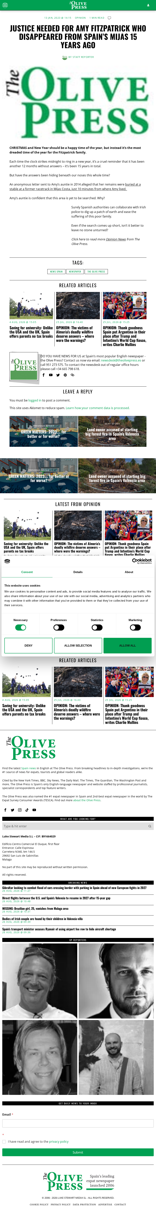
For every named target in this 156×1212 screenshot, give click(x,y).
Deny (29, 645)
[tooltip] (44, 375)
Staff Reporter (83, 57)
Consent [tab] (27, 572)
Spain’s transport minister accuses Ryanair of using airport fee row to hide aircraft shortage (59, 929)
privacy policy (58, 1141)
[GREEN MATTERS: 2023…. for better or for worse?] (44, 431)
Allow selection (78, 645)
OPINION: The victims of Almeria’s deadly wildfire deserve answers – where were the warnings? (75, 333)
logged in (34, 400)
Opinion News (116, 239)
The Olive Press (96, 271)
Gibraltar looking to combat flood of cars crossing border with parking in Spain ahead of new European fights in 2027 (74, 888)
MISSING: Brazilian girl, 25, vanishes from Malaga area (35, 908)
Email (7, 1114)
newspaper (75, 271)
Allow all (127, 645)
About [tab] (129, 572)
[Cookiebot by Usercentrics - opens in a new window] (135, 561)
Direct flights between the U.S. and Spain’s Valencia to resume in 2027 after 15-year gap (56, 898)
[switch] (58, 627)
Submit (78, 1152)
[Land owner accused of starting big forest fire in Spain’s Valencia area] (112, 431)
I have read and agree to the (38, 1142)
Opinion (80, 17)
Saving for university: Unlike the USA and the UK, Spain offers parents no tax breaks (31, 331)
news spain (56, 271)
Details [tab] (78, 572)
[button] (150, 826)
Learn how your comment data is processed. (98, 408)
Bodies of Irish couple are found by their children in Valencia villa (42, 919)
